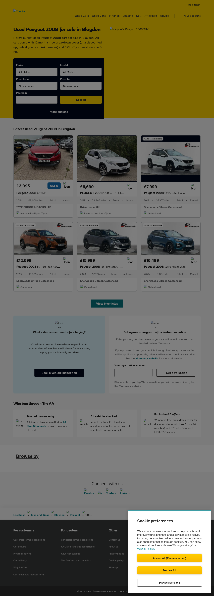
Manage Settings (169, 582)
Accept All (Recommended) (169, 558)
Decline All (169, 570)
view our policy (146, 549)
